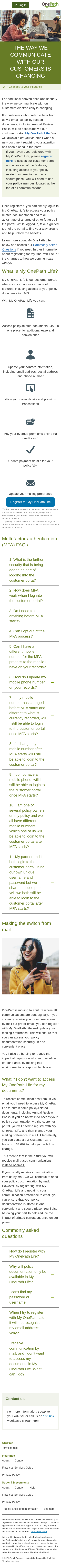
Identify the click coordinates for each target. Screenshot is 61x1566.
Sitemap (49, 1508)
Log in (22, 5)
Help (33, 1487)
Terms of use (10, 1447)
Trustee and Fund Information (20, 1508)
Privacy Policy (11, 1474)
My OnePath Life (37, 133)
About (6, 1460)
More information (39, 1531)
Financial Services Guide (18, 1467)
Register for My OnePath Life (30, 502)
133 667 (48, 1416)
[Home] (50, 5)
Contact (20, 1460)
